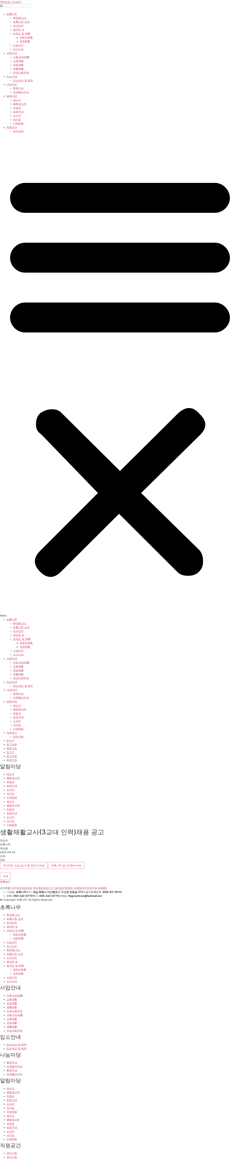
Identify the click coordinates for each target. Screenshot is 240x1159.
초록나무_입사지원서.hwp (66, 865)
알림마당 (12, 96)
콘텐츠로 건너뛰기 (11, 2)
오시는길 (18, 49)
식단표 (17, 119)
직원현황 (25, 41)
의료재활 (18, 64)
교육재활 (18, 60)
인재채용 (18, 123)
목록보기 (5, 881)
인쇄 (5, 876)
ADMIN (102, 888)
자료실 (17, 107)
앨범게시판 (19, 103)
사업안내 (12, 53)
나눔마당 (12, 84)
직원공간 (12, 127)
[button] (120, 375)
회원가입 (12, 748)
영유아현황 (26, 37)
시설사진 (18, 45)
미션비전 (18, 25)
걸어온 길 (18, 29)
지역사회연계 (21, 72)
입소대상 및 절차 (23, 80)
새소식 (17, 100)
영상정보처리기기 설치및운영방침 (53, 888)
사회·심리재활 (21, 57)
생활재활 (18, 68)
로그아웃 (12, 744)
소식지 (17, 115)
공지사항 (18, 131)
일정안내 (18, 111)
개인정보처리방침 (21, 888)
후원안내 (18, 88)
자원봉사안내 (21, 92)
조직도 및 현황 (21, 33)
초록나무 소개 (21, 21)
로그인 (10, 740)
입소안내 (12, 76)
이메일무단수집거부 (85, 888)
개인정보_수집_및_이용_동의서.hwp (24, 865)
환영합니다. (20, 18)
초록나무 (12, 14)
